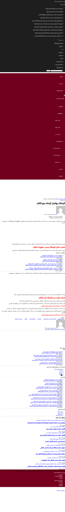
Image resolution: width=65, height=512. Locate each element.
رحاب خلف (53, 214)
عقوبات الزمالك (18, 319)
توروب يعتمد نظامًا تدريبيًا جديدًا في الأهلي (52, 447)
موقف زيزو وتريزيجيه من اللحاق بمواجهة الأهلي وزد (50, 454)
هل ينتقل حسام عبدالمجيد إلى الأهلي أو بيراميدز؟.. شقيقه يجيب (47, 360)
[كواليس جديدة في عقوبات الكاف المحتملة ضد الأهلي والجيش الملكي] (45, 268)
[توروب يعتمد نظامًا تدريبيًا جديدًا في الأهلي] (56, 445)
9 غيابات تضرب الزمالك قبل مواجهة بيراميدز (52, 352)
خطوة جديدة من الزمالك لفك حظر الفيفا (54, 8)
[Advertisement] (32, 189)
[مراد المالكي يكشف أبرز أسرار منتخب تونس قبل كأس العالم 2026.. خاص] (46, 394)
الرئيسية (60, 106)
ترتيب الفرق (57, 162)
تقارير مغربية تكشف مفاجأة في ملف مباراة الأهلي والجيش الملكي (46, 466)
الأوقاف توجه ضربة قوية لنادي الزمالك (54, 11)
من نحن (60, 169)
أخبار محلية (57, 120)
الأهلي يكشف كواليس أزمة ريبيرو (55, 429)
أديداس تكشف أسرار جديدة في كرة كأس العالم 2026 (51, 17)
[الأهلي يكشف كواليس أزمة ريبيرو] (57, 426)
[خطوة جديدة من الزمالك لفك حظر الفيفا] (52, 255)
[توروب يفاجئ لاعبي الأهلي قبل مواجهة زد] (56, 457)
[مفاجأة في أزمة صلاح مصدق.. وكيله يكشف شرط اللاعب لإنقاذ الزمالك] (45, 263)
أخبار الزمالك (61, 319)
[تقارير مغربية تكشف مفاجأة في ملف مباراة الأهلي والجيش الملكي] (50, 463)
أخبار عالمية (57, 127)
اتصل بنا (60, 176)
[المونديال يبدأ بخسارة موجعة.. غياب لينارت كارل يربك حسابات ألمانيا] (47, 397)
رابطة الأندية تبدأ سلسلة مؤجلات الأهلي (50, 306)
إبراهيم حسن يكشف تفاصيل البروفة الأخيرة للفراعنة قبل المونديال (48, 32)
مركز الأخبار (60, 113)
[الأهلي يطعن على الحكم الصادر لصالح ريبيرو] (55, 432)
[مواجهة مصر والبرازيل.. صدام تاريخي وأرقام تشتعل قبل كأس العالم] (47, 401)
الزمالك (39, 319)
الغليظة (18, 221)
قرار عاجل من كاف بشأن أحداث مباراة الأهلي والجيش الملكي (48, 356)
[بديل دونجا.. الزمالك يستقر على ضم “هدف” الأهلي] (51, 362)
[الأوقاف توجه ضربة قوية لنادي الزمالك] (53, 259)
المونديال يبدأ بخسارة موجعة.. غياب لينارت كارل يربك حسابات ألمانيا (48, 23)
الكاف (25, 319)
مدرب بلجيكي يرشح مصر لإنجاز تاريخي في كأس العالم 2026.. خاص (48, 35)
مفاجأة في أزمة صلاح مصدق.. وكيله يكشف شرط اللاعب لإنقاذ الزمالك (47, 29)
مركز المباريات (59, 141)
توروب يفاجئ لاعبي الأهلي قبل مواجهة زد (53, 460)
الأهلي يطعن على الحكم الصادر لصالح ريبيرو (52, 435)
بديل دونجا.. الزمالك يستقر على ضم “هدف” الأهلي (50, 363)
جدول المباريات (56, 155)
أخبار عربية (57, 134)
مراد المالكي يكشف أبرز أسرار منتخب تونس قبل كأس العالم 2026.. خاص (47, 20)
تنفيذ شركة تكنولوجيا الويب (59, 472)
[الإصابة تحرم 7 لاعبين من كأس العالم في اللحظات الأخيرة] (49, 386)
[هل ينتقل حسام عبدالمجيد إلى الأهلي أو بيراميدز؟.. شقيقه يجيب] (48, 358)
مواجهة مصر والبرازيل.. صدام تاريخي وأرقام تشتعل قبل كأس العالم (48, 26)
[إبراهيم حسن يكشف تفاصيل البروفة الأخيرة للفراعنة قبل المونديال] (50, 420)
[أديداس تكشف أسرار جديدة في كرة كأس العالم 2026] (50, 390)
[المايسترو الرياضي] (60, 98)
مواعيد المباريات (56, 148)
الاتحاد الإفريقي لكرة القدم (49, 319)
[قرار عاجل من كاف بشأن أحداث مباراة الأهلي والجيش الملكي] (47, 355)
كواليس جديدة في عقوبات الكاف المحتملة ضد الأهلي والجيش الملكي (43, 269)
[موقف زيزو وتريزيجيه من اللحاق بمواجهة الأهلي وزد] (54, 451)
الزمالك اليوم (32, 319)
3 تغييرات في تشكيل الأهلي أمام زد (55, 441)
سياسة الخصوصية (58, 475)
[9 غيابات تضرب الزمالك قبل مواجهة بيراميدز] (52, 351)
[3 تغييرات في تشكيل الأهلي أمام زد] (57, 439)
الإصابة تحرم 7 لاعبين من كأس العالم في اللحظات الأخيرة (50, 14)
